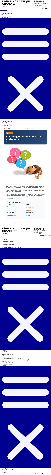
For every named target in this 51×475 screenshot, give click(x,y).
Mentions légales (5, 361)
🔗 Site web (28, 210)
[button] (25, 68)
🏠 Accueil (6, 128)
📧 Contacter (28, 217)
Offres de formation (6, 14)
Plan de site (4, 365)
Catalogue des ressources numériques (10, 246)
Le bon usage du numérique (8, 241)
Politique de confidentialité (8, 362)
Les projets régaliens (6, 12)
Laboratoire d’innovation (7, 13)
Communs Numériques (7, 17)
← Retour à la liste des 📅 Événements (12, 223)
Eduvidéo (4, 238)
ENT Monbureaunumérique (8, 244)
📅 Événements (12, 128)
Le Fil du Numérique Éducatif (8, 16)
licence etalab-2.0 (39, 473)
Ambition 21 (4, 239)
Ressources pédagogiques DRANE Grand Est (11, 247)
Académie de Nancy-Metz (7, 242)
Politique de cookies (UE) (7, 364)
